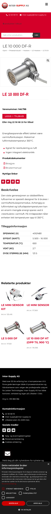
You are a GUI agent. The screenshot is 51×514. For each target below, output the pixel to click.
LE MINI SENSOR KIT (12, 307)
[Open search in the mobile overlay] (20, 35)
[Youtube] (13, 430)
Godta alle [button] (13, 503)
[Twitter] (9, 430)
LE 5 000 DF (9, 338)
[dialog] (25, 488)
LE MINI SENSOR (38, 305)
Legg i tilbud (14, 116)
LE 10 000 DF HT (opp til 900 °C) (38, 340)
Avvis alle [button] (38, 503)
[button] (46, 4)
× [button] (48, 464)
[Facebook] (4, 430)
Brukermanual (13, 168)
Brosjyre (10, 163)
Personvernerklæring (9, 484)
